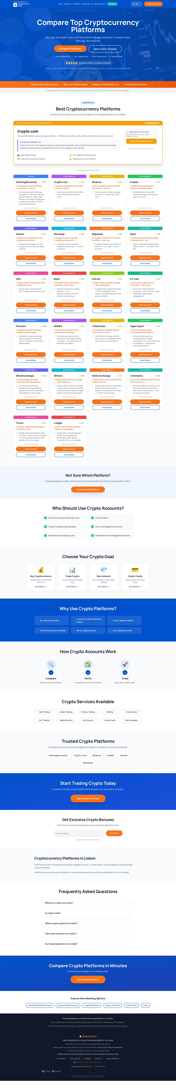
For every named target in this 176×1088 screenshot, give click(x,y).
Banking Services (87, 4)
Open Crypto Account (105, 48)
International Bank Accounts (40, 1005)
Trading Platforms (91, 1005)
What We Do (77, 4)
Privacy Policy (61, 1058)
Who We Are (67, 4)
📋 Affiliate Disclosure (88, 1036)
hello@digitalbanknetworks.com (81, 1066)
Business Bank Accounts (68, 1005)
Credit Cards (131, 1005)
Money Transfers (112, 1005)
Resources (98, 1058)
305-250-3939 (100, 1066)
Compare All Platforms (88, 489)
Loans (145, 1005)
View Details (31, 218)
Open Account (31, 213)
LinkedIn (47, 1071)
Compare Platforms (70, 48)
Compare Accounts (153, 4)
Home (60, 4)
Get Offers (114, 833)
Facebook (58, 1071)
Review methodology (112, 1058)
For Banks (112, 4)
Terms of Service (75, 1058)
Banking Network (100, 4)
